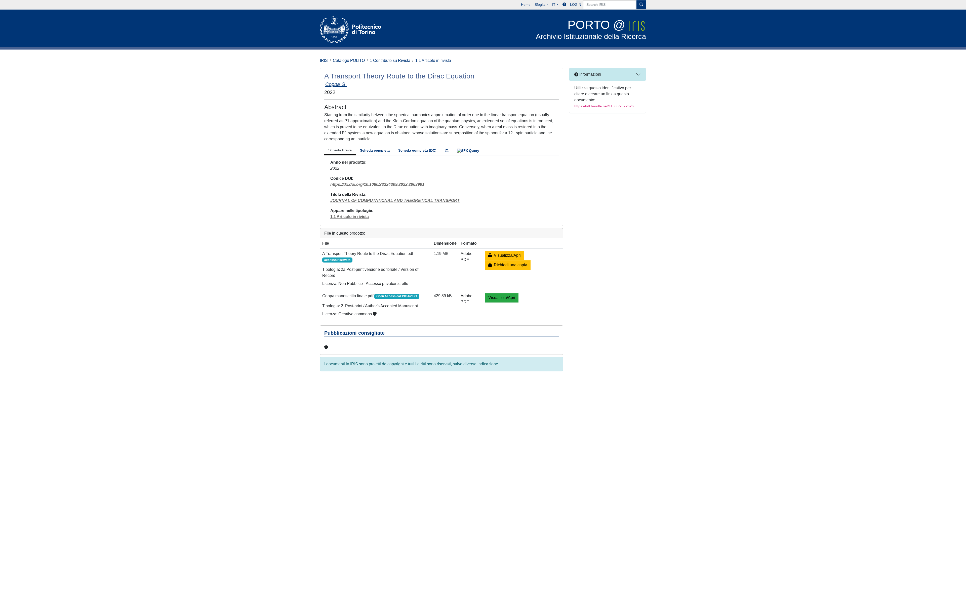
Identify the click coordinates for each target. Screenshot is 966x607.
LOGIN (575, 5)
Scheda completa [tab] (375, 150)
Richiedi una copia (509, 265)
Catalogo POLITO (349, 60)
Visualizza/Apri (506, 255)
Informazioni (589, 74)
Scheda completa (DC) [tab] (417, 150)
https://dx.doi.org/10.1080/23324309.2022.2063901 (377, 184)
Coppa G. (336, 84)
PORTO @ (591, 29)
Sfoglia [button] (540, 5)
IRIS (324, 60)
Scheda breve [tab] (340, 150)
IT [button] (553, 5)
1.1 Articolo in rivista (433, 60)
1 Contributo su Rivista (390, 60)
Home (526, 5)
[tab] (447, 150)
